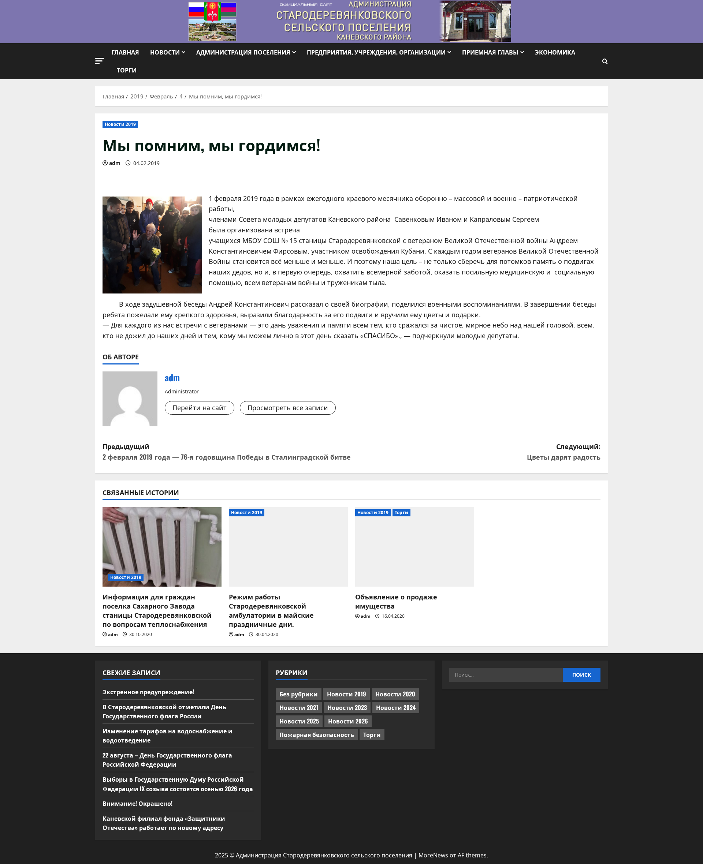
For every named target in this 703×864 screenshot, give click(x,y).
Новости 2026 (348, 721)
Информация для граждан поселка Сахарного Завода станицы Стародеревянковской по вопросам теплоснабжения (157, 610)
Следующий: (563, 451)
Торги (127, 70)
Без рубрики (298, 693)
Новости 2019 (120, 124)
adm (114, 163)
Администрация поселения (243, 52)
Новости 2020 (395, 693)
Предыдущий (227, 451)
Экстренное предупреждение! (148, 691)
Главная (125, 52)
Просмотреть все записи (288, 407)
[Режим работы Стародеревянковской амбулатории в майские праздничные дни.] (288, 547)
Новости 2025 (299, 721)
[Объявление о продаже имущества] (414, 547)
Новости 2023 (347, 707)
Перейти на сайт (199, 407)
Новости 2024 (396, 707)
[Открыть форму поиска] (605, 61)
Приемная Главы (490, 52)
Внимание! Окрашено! (137, 803)
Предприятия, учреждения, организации (376, 52)
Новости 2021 (298, 707)
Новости (165, 52)
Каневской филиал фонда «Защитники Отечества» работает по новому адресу (164, 823)
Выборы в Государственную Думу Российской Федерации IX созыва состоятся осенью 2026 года (178, 784)
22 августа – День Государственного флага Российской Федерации (167, 760)
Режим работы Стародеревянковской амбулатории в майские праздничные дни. (271, 610)
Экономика (555, 52)
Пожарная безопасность (316, 734)
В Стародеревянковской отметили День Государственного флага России (164, 711)
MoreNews (433, 855)
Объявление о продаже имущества (396, 601)
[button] (99, 61)
